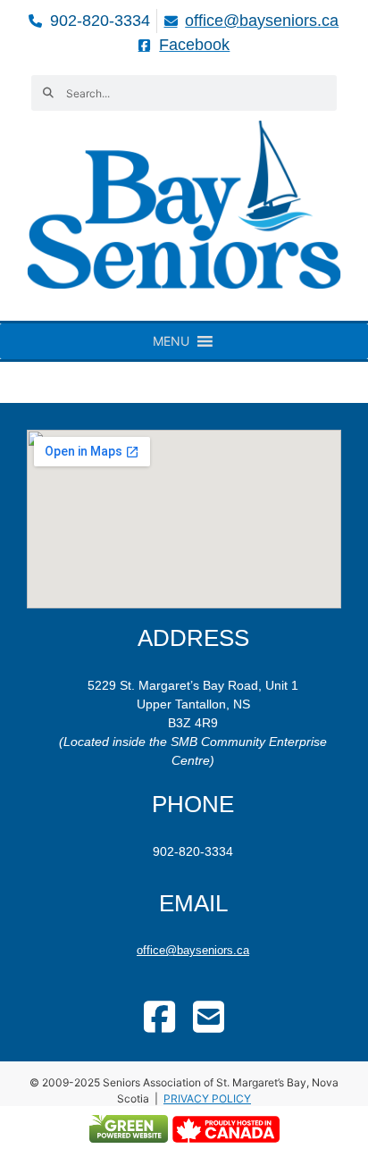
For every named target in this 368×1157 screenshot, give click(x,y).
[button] (171, 341)
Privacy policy (207, 1098)
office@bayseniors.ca (193, 950)
